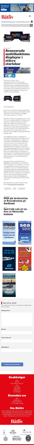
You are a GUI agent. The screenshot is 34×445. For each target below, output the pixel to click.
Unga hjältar (17, 388)
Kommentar (5, 310)
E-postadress (6, 337)
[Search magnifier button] (31, 25)
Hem (17, 380)
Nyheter (17, 382)
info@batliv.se (17, 400)
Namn (3, 329)
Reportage (17, 387)
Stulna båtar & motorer (17, 383)
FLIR (14, 188)
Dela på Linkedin (13, 75)
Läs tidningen (17, 391)
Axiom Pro (7, 188)
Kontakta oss (17, 390)
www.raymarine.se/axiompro (16, 184)
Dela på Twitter (9, 75)
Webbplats (5, 347)
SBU (17, 385)
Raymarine (22, 188)
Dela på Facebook (5, 75)
